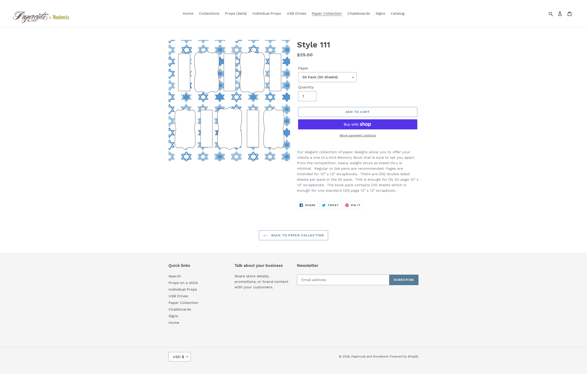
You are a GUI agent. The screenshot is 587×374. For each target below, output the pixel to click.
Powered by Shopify (404, 356)
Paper (303, 68)
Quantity (306, 87)
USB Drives (178, 296)
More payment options (358, 135)
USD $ (178, 357)
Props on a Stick (183, 283)
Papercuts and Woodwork (369, 356)
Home (174, 322)
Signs (173, 316)
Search (175, 276)
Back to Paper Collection (297, 235)
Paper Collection (183, 302)
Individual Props (183, 289)
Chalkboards (180, 309)
